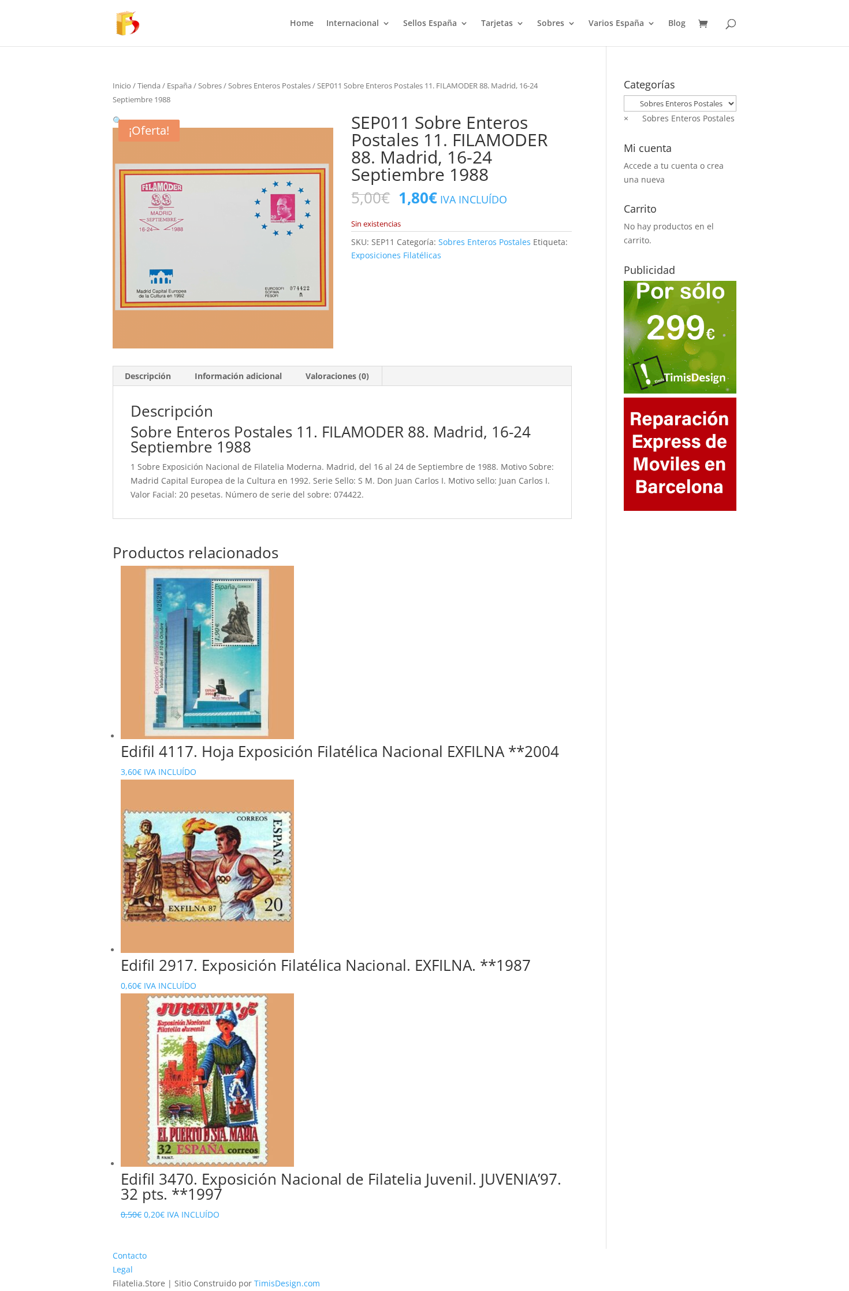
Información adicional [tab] (238, 375)
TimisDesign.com (287, 1283)
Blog (677, 23)
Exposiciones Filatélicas (396, 255)
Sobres (550, 23)
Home (302, 23)
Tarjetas (497, 23)
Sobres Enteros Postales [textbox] (679, 118)
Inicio (122, 85)
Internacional (352, 23)
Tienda (149, 85)
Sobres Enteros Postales (269, 85)
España (179, 85)
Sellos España (430, 23)
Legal (123, 1269)
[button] (117, 120)
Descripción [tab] (148, 375)
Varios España (616, 23)
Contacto (130, 1255)
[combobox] (679, 118)
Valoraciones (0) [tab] (337, 375)
